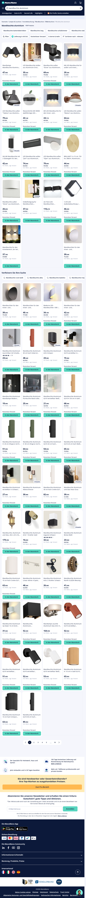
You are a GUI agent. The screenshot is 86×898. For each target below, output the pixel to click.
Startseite (5, 22)
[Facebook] (8, 847)
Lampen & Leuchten (15, 22)
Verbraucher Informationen (51, 895)
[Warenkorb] (80, 2)
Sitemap (35, 892)
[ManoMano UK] (13, 872)
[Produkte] (3, 8)
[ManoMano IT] (8, 872)
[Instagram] (18, 847)
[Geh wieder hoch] (77, 872)
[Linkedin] (3, 847)
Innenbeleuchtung (28, 22)
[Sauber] (80, 8)
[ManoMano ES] (18, 872)
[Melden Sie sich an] (75, 2)
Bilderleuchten (49, 22)
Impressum (44, 892)
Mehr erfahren (62, 816)
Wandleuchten (39, 22)
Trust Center (64, 892)
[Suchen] (7, 8)
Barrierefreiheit (75, 895)
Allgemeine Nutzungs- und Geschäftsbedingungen (21, 895)
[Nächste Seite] (59, 742)
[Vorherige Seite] (25, 742)
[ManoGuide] (79, 892)
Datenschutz (54, 892)
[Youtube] (13, 847)
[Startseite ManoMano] (37, 2)
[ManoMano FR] (3, 872)
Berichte (65, 895)
